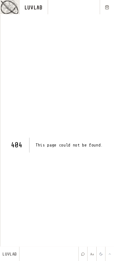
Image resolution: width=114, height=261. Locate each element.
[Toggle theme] (100, 254)
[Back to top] (109, 254)
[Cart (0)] (107, 7)
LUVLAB (33, 7)
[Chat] (82, 254)
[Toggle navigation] (9, 7)
